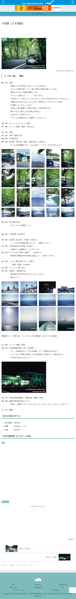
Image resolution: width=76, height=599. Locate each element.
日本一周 (6, 501)
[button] (70, 385)
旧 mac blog (13, 587)
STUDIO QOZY (38, 587)
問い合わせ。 (56, 590)
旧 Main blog (63, 584)
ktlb (63, 587)
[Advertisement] (38, 31)
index (13, 584)
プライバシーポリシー (19, 590)
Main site (38, 584)
